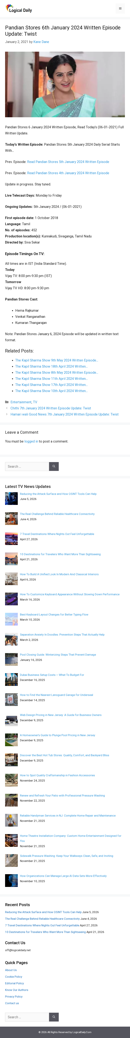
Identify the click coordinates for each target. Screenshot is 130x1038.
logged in (31, 441)
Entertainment (20, 402)
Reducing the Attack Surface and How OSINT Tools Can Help (43, 912)
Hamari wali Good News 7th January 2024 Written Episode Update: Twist (64, 414)
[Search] (54, 466)
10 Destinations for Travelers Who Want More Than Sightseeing (45, 932)
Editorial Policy (14, 983)
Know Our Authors (16, 990)
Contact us (12, 1003)
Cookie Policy (13, 976)
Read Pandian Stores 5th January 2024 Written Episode (68, 162)
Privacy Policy (14, 996)
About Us (11, 970)
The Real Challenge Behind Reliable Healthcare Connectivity (42, 918)
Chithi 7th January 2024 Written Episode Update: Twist (50, 408)
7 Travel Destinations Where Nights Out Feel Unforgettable (42, 925)
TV (35, 402)
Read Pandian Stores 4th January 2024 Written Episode (68, 173)
